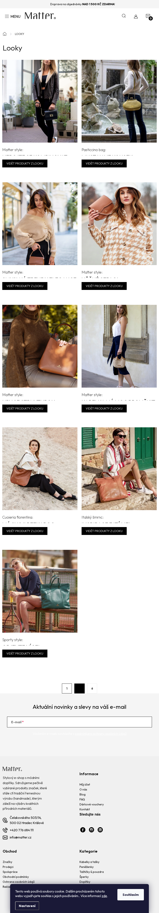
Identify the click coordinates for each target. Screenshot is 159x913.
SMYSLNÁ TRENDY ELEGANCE (39, 274)
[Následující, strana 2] (79, 688)
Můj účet (85, 784)
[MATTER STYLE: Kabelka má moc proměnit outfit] (119, 346)
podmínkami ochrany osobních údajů (100, 734)
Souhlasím (131, 895)
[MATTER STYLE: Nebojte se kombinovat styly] (39, 101)
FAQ (82, 799)
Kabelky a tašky (89, 862)
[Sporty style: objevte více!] (39, 591)
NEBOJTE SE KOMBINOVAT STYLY (34, 151)
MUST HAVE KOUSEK (107, 151)
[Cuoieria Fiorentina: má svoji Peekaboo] (39, 468)
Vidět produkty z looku (24, 163)
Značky (7, 862)
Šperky (84, 877)
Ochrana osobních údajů (19, 882)
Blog (83, 794)
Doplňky (85, 882)
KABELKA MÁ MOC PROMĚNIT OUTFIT (118, 396)
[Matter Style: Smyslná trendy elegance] (39, 223)
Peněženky (87, 867)
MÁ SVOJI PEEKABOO (28, 519)
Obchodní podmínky (16, 877)
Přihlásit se (135, 722)
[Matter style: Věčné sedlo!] (119, 223)
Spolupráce (10, 872)
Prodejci (8, 867)
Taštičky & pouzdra (92, 872)
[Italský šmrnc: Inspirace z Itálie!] (119, 468)
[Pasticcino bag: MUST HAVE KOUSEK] (119, 101)
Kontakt (85, 809)
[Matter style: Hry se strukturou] (39, 346)
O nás (83, 789)
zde (104, 896)
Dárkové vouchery (92, 804)
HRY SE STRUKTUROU (28, 396)
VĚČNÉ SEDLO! (100, 274)
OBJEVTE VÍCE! (21, 641)
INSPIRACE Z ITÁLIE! (106, 519)
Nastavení (27, 906)
